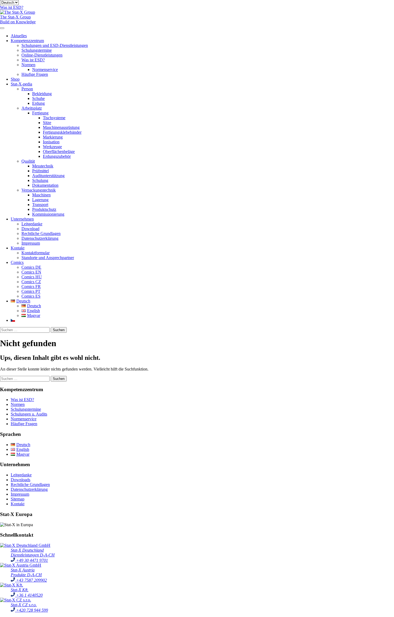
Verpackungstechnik (38, 190)
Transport (40, 204)
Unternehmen (22, 219)
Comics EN (31, 272)
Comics (17, 262)
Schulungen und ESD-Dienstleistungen (54, 45)
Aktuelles (19, 35)
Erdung (38, 103)
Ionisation (51, 142)
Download (30, 228)
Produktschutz (44, 209)
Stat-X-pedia (21, 84)
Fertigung (40, 113)
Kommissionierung (48, 214)
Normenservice (45, 69)
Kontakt (17, 248)
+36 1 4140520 (29, 595)
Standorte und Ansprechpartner (47, 257)
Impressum (30, 243)
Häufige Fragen (34, 74)
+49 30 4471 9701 (31, 560)
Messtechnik (42, 166)
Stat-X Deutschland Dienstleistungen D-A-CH (33, 552)
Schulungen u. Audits (29, 414)
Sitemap (17, 499)
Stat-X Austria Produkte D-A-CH (26, 572)
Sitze (47, 122)
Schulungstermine (36, 50)
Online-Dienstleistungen (41, 55)
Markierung (53, 137)
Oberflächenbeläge (59, 151)
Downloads (20, 479)
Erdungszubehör (57, 156)
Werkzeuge (52, 146)
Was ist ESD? (33, 60)
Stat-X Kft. (19, 590)
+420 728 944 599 (31, 610)
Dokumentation (45, 185)
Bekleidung (42, 93)
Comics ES (30, 296)
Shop (15, 79)
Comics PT (30, 291)
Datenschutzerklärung (39, 238)
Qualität (28, 161)
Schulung (40, 180)
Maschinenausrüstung (61, 127)
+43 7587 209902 (31, 580)
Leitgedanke (31, 224)
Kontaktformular (35, 252)
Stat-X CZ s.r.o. (24, 605)
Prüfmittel (40, 171)
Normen (28, 64)
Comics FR (31, 286)
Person (27, 89)
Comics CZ (31, 281)
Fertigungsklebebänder (62, 132)
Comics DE (31, 267)
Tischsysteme (54, 117)
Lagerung (40, 199)
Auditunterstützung (48, 175)
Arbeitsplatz (31, 108)
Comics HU (31, 277)
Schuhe (38, 98)
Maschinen (41, 195)
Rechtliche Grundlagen (41, 233)
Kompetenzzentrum (27, 40)
